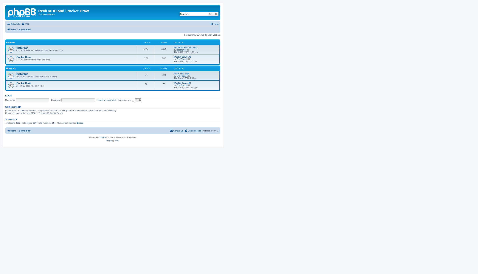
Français (11, 69)
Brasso (80, 123)
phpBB (103, 137)
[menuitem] (25, 24)
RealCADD (22, 47)
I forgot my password (106, 100)
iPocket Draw (23, 57)
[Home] (22, 12)
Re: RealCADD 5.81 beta (185, 47)
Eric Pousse (182, 59)
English (10, 42)
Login (8, 96)
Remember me (125, 100)
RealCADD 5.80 (181, 74)
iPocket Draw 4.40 (182, 57)
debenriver (181, 50)
